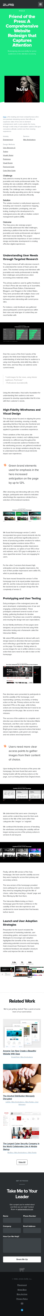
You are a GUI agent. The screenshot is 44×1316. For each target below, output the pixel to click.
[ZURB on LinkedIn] (22, 1310)
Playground (22, 1285)
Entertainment (8, 140)
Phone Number (29, 1216)
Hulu (4, 117)
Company (7, 1226)
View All (22, 1162)
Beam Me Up (22, 1259)
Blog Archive (22, 1294)
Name (5, 1216)
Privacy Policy (22, 1299)
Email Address (29, 1226)
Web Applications (29, 140)
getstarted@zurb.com (25, 1209)
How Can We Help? (11, 1236)
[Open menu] (40, 4)
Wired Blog (22, 1290)
